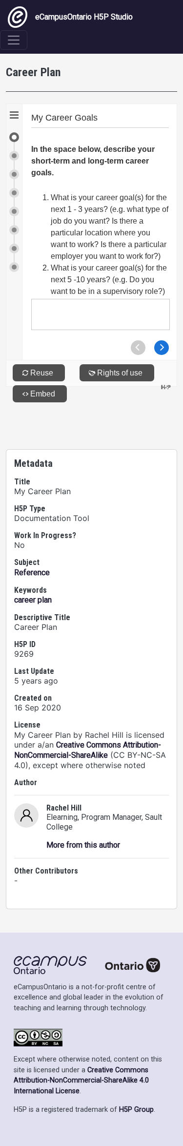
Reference (32, 572)
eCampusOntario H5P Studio (84, 16)
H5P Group (136, 1109)
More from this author (83, 845)
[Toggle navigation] (13, 40)
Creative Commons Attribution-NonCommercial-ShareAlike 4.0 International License (81, 1080)
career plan (33, 599)
